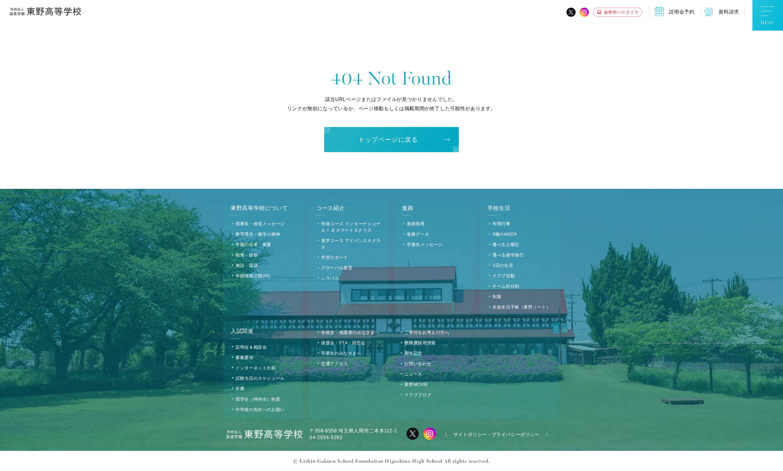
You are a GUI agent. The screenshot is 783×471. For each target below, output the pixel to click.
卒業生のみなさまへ (341, 353)
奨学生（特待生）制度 (258, 399)
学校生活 (499, 208)
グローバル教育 (336, 267)
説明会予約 (681, 11)
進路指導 (416, 223)
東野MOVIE (416, 384)
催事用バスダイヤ (621, 12)
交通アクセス (334, 363)
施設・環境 (247, 265)
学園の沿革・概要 (253, 244)
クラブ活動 (503, 275)
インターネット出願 (256, 367)
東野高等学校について (259, 208)
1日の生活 (502, 265)
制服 (496, 296)
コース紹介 (330, 208)
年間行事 (501, 223)
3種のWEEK (504, 234)
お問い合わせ (417, 363)
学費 (240, 388)
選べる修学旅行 (508, 254)
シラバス (330, 278)
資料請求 (728, 11)
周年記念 (413, 353)
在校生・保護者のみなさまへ (350, 332)
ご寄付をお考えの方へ (426, 332)
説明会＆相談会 (251, 347)
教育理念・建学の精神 (258, 234)
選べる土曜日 (505, 244)
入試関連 (242, 331)
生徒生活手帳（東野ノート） (521, 307)
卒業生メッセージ (425, 244)
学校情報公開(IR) (253, 275)
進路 (407, 208)
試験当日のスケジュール (260, 378)
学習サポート (334, 257)
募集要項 (245, 357)
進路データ (418, 234)
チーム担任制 (505, 286)
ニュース (413, 374)
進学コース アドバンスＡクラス (351, 243)
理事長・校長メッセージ (260, 223)
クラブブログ (417, 394)
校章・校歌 (247, 254)
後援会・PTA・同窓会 (343, 342)
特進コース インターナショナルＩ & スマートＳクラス (351, 227)
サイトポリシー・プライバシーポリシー (496, 434)
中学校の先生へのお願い (260, 409)
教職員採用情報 (420, 342)
